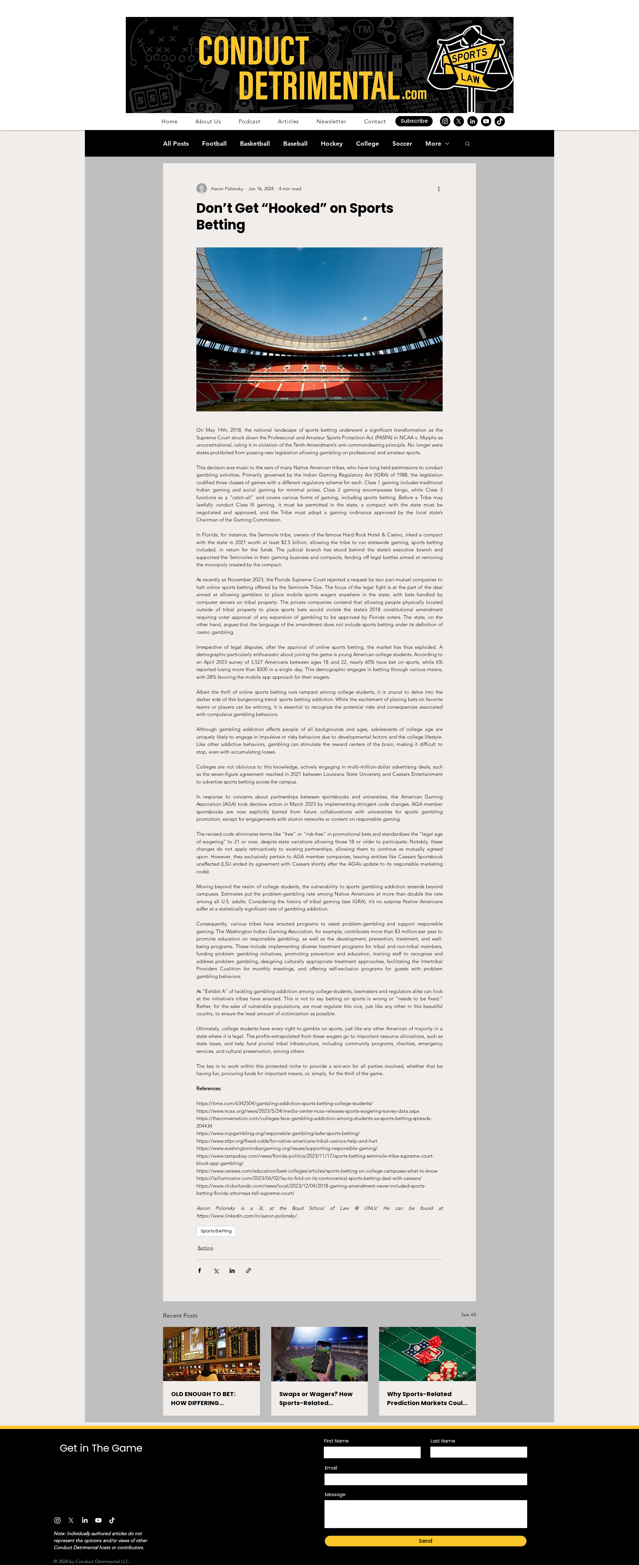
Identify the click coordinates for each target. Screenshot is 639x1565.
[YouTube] (486, 121)
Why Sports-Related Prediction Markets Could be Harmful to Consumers (427, 1398)
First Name (336, 1441)
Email (331, 1468)
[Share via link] (248, 1270)
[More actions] (439, 189)
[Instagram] (445, 121)
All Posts (176, 143)
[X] (459, 121)
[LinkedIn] (472, 121)
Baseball (295, 143)
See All (468, 1315)
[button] (414, 121)
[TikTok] (500, 121)
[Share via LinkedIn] (232, 1270)
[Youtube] (98, 1520)
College (367, 143)
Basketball (255, 143)
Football (214, 143)
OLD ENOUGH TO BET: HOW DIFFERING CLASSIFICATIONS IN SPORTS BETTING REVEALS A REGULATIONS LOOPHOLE (210, 1398)
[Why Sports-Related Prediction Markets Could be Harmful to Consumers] (427, 1354)
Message (335, 1494)
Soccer (402, 143)
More (433, 143)
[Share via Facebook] (199, 1270)
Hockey (332, 143)
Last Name (443, 1441)
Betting (205, 1248)
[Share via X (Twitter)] (216, 1270)
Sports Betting (216, 1231)
